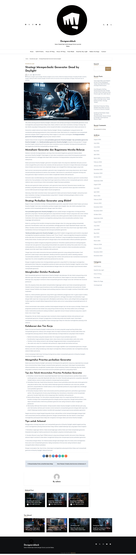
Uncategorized (98, 285)
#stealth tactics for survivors (53, 78)
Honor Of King (50, 51)
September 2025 (98, 180)
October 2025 (97, 177)
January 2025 (98, 203)
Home (32, 51)
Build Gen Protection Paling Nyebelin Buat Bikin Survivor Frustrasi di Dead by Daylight (102, 107)
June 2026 (97, 147)
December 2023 (98, 252)
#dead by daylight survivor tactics (51, 76)
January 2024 (98, 248)
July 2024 (96, 225)
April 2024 (97, 237)
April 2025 (96, 192)
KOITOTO (73, 553)
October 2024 (97, 214)
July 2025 (96, 188)
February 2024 (98, 244)
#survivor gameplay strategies (67, 78)
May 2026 (96, 150)
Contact (103, 51)
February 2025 (98, 199)
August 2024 (97, 222)
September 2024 (98, 218)
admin (31, 75)
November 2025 (98, 173)
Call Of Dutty (40, 51)
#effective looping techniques (66, 76)
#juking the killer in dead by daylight (37, 78)
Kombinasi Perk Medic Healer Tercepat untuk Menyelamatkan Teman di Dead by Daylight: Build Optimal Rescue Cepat (102, 116)
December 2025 (98, 169)
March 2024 (97, 240)
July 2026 (96, 143)
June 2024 (97, 229)
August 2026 (97, 139)
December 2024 (98, 207)
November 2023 (98, 255)
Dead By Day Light (82, 51)
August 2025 (97, 184)
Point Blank (70, 51)
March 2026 (97, 158)
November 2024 (98, 210)
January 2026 (98, 165)
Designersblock (68, 41)
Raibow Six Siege (94, 51)
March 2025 (97, 195)
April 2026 (97, 154)
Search (96, 64)
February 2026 (98, 162)
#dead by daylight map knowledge (34, 76)
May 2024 (96, 233)
